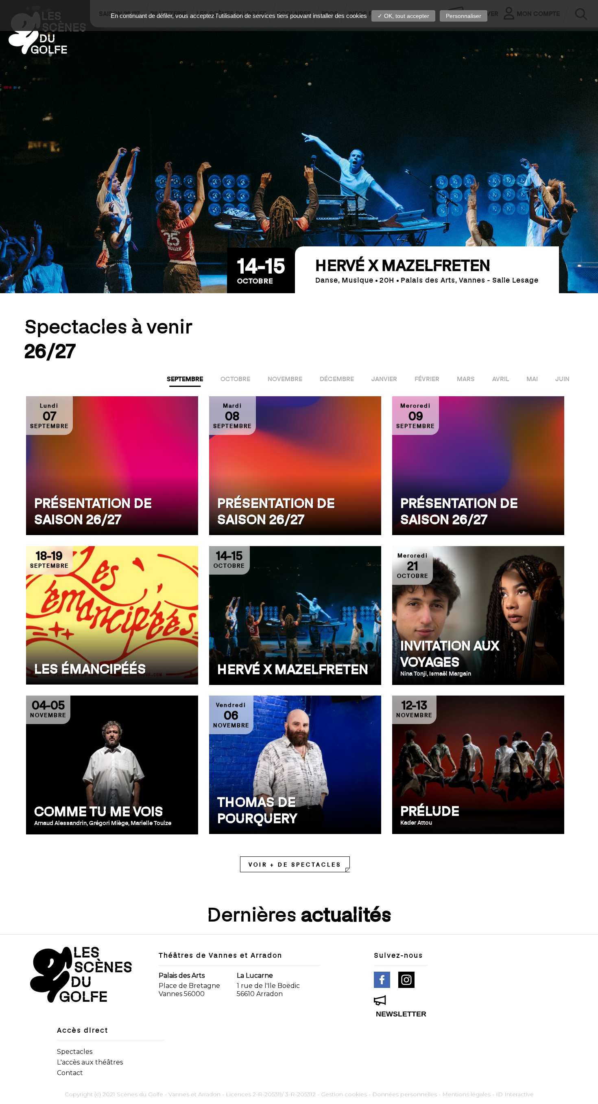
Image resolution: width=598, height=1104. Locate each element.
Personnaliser (463, 16)
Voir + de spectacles (295, 864)
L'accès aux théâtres (90, 1062)
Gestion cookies (344, 1094)
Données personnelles (404, 1094)
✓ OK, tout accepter (403, 16)
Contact (70, 1073)
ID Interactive (515, 1094)
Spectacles (74, 1052)
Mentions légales (466, 1094)
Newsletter (401, 1014)
